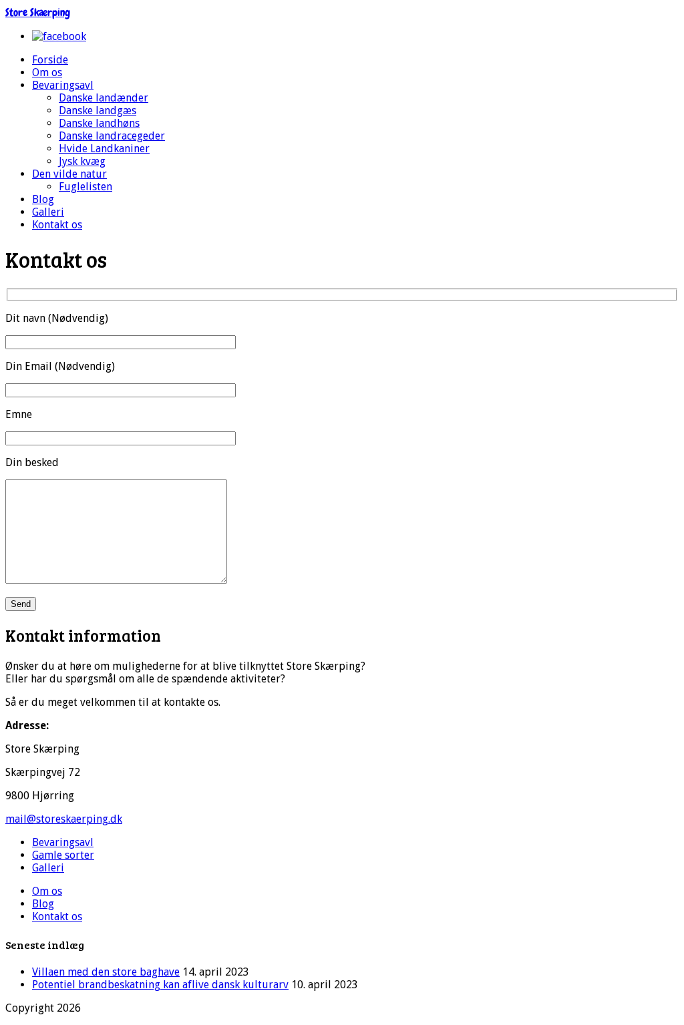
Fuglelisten (85, 186)
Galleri (48, 212)
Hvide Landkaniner (104, 148)
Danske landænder (103, 97)
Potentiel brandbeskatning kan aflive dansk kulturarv (160, 984)
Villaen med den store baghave (106, 972)
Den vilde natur (69, 174)
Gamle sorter (63, 855)
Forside (50, 59)
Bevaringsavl (63, 85)
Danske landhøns (99, 123)
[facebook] (59, 36)
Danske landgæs (97, 110)
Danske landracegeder (112, 136)
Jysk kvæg (82, 161)
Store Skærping (37, 12)
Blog (43, 199)
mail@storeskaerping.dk (63, 819)
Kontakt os (57, 224)
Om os (47, 72)
